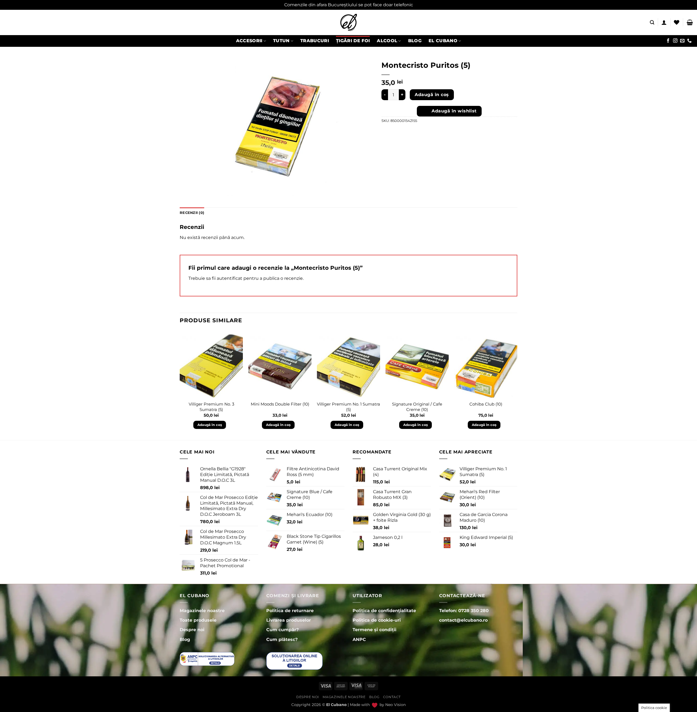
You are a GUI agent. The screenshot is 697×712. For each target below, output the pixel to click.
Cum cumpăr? (282, 629)
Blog (414, 40)
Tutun (281, 40)
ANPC (359, 639)
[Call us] (689, 40)
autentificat (229, 278)
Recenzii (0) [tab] (192, 213)
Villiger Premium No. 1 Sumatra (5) (348, 406)
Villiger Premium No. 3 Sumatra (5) (211, 406)
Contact (392, 697)
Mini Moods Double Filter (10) (280, 404)
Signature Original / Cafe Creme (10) (417, 406)
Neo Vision (395, 704)
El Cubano (443, 40)
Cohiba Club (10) (485, 404)
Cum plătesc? (282, 639)
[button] (652, 22)
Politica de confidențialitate (384, 610)
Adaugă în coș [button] (209, 425)
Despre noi (307, 697)
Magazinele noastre (344, 697)
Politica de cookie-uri (377, 620)
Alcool (387, 40)
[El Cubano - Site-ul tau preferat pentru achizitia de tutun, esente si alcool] (348, 22)
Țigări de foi (353, 40)
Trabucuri (314, 40)
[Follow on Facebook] (668, 40)
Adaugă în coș (432, 94)
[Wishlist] (676, 22)
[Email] (682, 40)
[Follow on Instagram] (675, 40)
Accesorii (249, 40)
